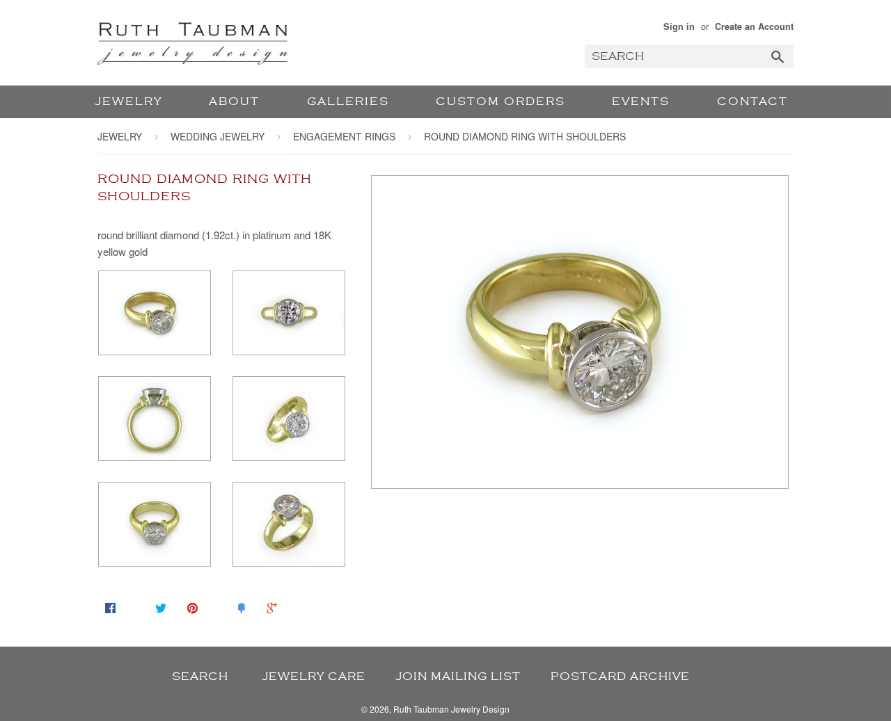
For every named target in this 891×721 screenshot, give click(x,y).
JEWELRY (128, 101)
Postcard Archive (620, 676)
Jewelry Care (313, 676)
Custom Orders (500, 101)
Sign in (679, 26)
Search (200, 676)
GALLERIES (348, 101)
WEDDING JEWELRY (218, 136)
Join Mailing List (458, 676)
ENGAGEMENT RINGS (344, 136)
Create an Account (754, 26)
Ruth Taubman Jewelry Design (451, 709)
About (234, 101)
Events (641, 101)
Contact (752, 101)
